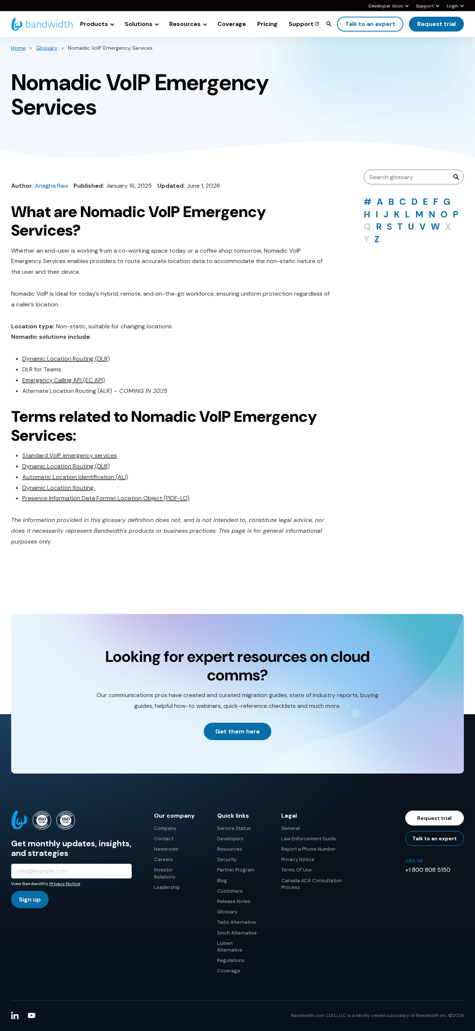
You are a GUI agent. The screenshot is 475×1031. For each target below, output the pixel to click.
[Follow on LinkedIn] (15, 1015)
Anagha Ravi (51, 186)
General (290, 828)
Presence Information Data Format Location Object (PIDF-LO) (106, 498)
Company (165, 828)
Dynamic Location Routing (58, 488)
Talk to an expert (370, 24)
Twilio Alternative (236, 922)
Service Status (234, 828)
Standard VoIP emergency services (69, 455)
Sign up (30, 899)
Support (425, 6)
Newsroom (166, 849)
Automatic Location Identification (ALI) (75, 477)
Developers (230, 838)
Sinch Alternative (237, 933)
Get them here (237, 731)
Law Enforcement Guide (308, 838)
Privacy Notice (64, 884)
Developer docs (385, 6)
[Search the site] (328, 23)
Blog (222, 880)
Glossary (47, 48)
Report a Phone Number (308, 849)
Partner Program (236, 870)
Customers (230, 891)
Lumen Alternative (230, 946)
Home (18, 48)
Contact (163, 838)
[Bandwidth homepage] (42, 24)
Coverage (228, 971)
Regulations (231, 960)
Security (226, 859)
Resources (229, 849)
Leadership (167, 887)
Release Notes (233, 901)
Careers (163, 859)
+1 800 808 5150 (428, 870)
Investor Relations (165, 873)
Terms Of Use (296, 870)
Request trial (436, 24)
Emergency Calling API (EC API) (63, 380)
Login (452, 6)
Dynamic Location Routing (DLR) (66, 358)
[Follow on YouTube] (31, 1015)
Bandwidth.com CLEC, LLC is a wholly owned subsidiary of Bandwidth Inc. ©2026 (377, 1015)
